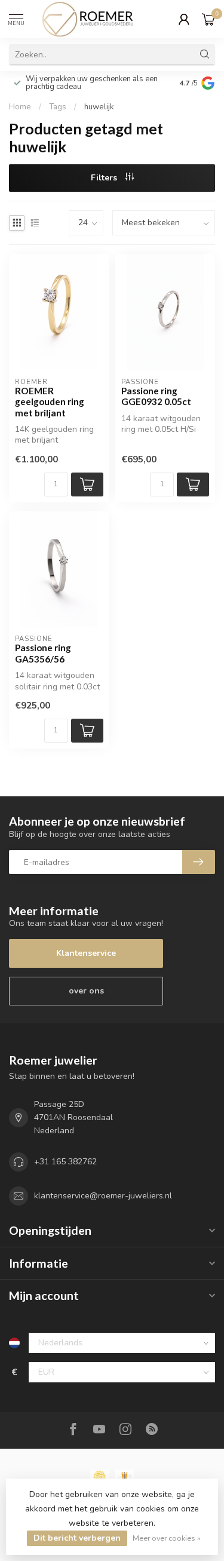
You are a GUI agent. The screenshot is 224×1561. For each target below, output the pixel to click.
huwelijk (99, 107)
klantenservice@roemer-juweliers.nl (103, 1195)
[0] (208, 19)
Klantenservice (86, 953)
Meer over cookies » (167, 1538)
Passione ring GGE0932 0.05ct (156, 396)
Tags (57, 107)
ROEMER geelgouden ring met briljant (49, 401)
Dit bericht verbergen (77, 1538)
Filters (105, 177)
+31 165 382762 (65, 1161)
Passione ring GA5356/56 (43, 653)
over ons (86, 990)
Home (20, 107)
